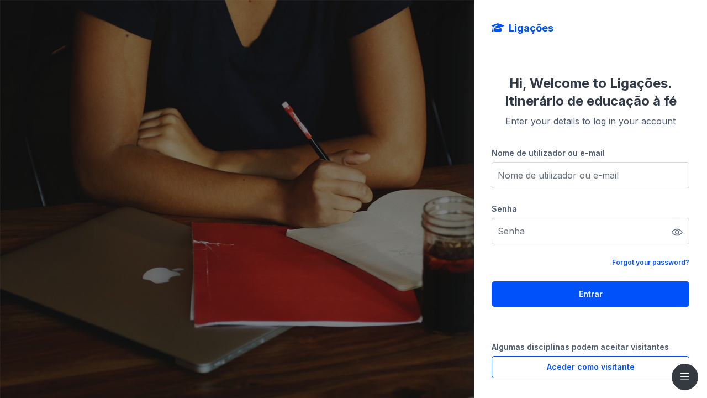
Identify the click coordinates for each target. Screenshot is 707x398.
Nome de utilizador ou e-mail (548, 153)
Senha (504, 208)
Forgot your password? (650, 262)
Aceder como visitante (591, 366)
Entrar (591, 293)
